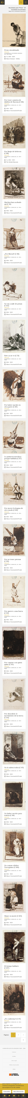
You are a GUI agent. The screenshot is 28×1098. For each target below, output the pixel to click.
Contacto (14, 1052)
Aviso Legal (14, 1060)
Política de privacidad (14, 1064)
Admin (14, 1069)
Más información (18, 1091)
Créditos (14, 1056)
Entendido (7, 1091)
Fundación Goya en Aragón (10, 1048)
